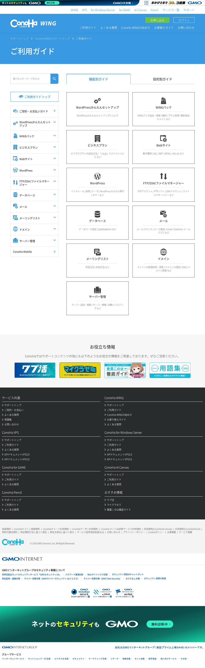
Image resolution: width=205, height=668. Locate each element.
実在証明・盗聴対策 (11, 578)
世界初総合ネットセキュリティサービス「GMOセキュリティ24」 (31, 574)
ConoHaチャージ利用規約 (56, 529)
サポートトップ (19, 38)
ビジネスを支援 (61, 658)
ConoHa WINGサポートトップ (52, 38)
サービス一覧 (171, 10)
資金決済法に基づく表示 (62, 532)
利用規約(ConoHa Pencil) (187, 529)
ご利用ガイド (87, 27)
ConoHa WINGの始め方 (135, 27)
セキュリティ (78, 658)
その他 (184, 658)
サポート (189, 10)
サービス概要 (185, 532)
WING (74, 10)
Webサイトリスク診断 (97, 574)
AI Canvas (140, 10)
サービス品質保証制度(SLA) (90, 532)
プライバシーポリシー (134, 532)
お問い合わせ (186, 27)
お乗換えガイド (164, 27)
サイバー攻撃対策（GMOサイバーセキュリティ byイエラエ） (51, 578)
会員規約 (6, 529)
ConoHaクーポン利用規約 (85, 529)
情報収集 (127, 658)
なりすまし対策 (133, 578)
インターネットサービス (13, 658)
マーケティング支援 (97, 658)
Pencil (155, 10)
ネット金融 (140, 658)
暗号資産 (153, 658)
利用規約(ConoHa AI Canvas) (158, 529)
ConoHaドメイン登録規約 (27, 529)
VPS (84, 10)
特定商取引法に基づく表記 (33, 532)
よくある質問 (108, 27)
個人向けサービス (169, 658)
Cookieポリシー (156, 532)
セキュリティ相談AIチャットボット (128, 574)
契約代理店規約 (9, 532)
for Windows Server (103, 10)
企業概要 (171, 532)
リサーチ (115, 658)
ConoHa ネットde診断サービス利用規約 (121, 529)
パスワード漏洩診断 (74, 574)
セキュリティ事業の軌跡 (155, 578)
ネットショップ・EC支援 (39, 658)
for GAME (124, 10)
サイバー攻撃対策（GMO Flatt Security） (103, 578)
